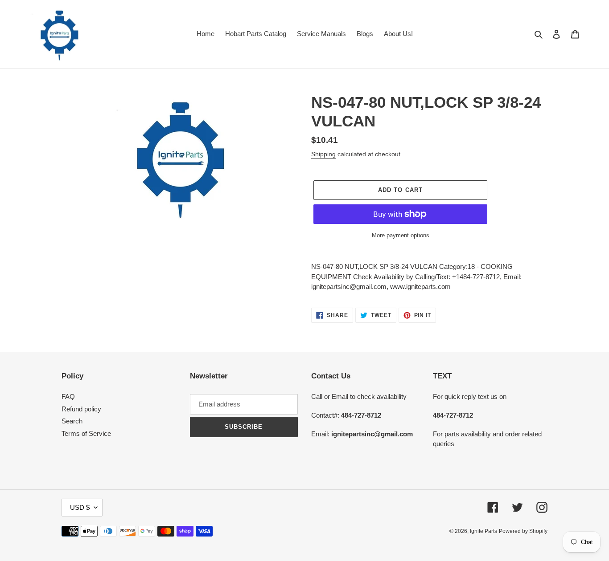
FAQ (68, 396)
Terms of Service (86, 433)
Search (72, 421)
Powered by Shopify (523, 531)
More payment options (400, 235)
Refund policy (81, 409)
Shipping (323, 154)
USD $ (80, 507)
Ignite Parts (483, 531)
